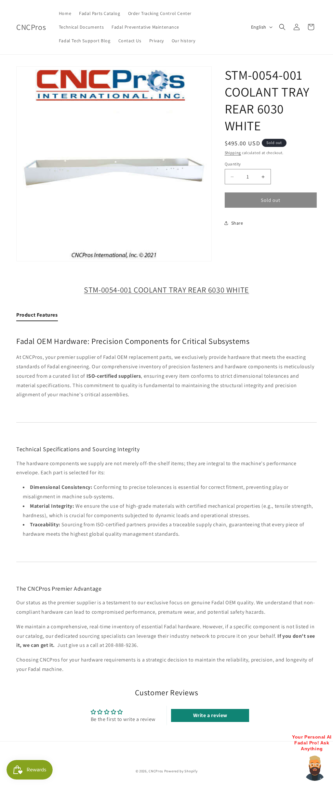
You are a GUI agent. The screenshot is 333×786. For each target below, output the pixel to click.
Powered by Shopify (181, 771)
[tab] (37, 316)
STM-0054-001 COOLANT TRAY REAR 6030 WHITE (166, 289)
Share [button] (237, 223)
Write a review (210, 715)
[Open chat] (315, 768)
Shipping (233, 152)
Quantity (233, 164)
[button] (282, 27)
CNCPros (156, 771)
